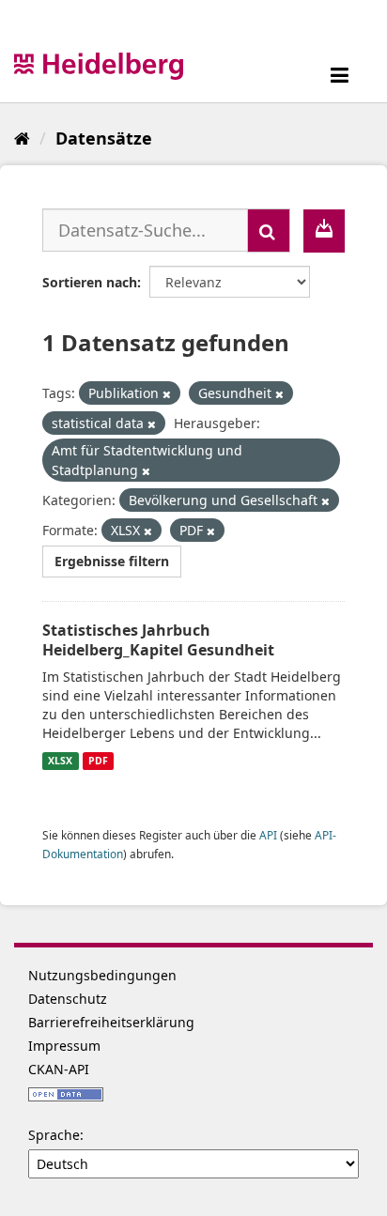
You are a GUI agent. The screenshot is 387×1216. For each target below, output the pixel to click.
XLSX (60, 760)
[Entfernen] (167, 394)
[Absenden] (268, 230)
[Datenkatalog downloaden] (324, 231)
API (268, 834)
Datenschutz (67, 999)
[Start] (22, 138)
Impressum (64, 1045)
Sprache (54, 1135)
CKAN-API (58, 1069)
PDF (98, 760)
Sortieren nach (89, 282)
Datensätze (103, 138)
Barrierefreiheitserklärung (111, 1022)
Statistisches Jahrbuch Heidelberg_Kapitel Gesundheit (158, 640)
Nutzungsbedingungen (102, 975)
